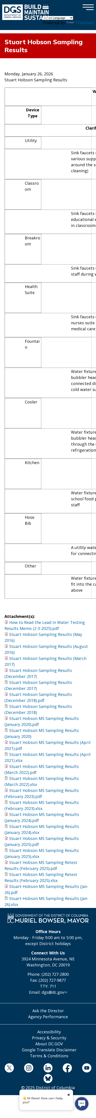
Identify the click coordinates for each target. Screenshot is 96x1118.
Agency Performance (48, 1016)
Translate (84, 22)
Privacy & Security (49, 1037)
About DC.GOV (49, 1043)
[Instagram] (28, 1068)
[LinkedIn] (48, 1068)
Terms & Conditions (49, 1055)
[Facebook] (67, 1068)
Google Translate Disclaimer (49, 1049)
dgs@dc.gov (53, 992)
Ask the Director (48, 1010)
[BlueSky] (48, 1079)
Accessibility (49, 1031)
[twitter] (9, 1068)
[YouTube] (87, 1068)
